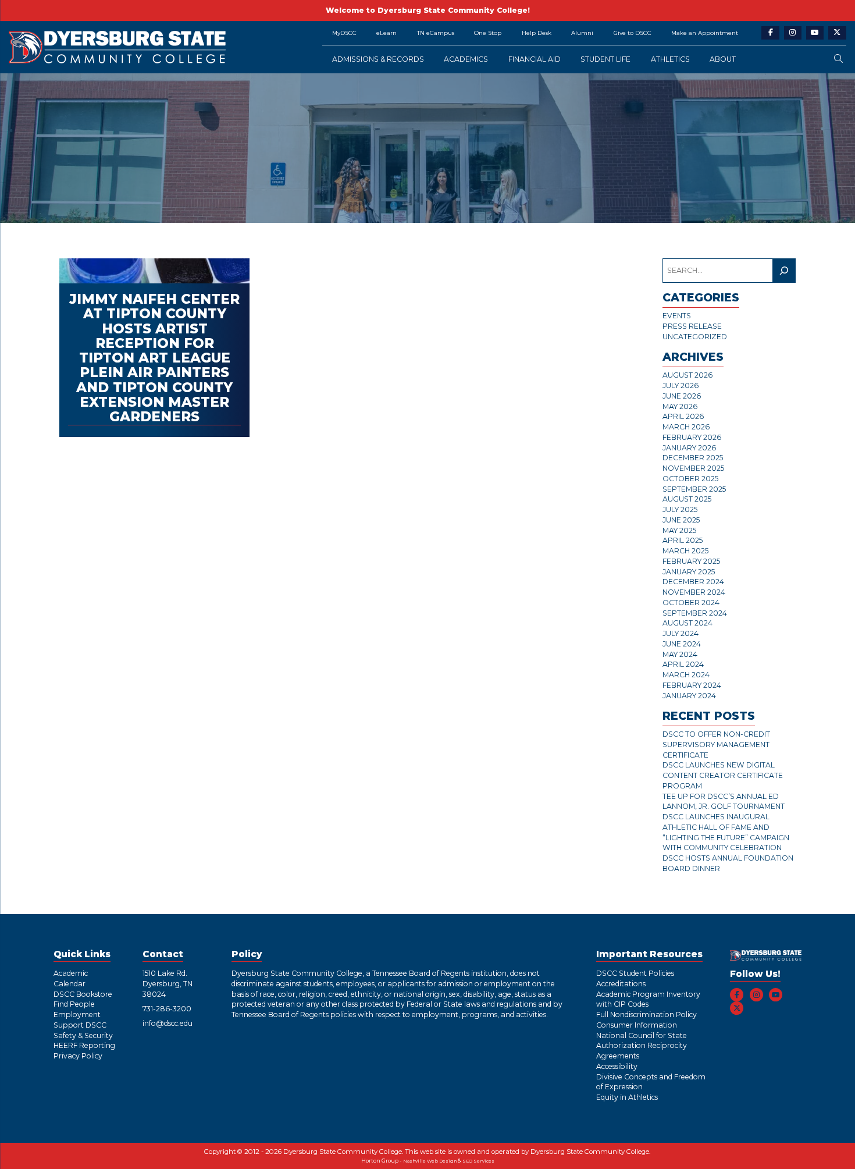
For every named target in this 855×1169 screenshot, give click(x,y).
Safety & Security (83, 1035)
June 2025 (681, 520)
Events (676, 315)
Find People (74, 1004)
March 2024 (686, 674)
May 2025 (679, 530)
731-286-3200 (166, 1008)
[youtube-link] (815, 33)
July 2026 (680, 385)
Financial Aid (534, 59)
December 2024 (693, 581)
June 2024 (681, 643)
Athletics (670, 59)
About (723, 59)
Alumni (582, 32)
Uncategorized (694, 336)
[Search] (783, 270)
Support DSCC (80, 1025)
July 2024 (680, 633)
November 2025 (693, 468)
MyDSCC (344, 32)
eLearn (386, 32)
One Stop (487, 32)
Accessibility (616, 1066)
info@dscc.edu (167, 1023)
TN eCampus (435, 32)
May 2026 (679, 406)
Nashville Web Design (430, 1161)
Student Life (605, 59)
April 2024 (683, 664)
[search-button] (838, 59)
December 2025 (692, 457)
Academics (466, 59)
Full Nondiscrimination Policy (646, 1014)
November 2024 (693, 592)
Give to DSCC (632, 32)
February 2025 (691, 561)
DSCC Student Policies (635, 973)
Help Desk (536, 32)
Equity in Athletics (627, 1097)
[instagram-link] (793, 33)
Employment (77, 1014)
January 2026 (689, 447)
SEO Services (478, 1161)
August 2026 (687, 375)
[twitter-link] (837, 33)
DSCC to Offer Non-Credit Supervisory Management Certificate (716, 744)
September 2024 (694, 613)
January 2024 (689, 695)
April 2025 (682, 540)
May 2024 (679, 654)
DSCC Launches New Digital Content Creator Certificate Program (722, 775)
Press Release (692, 326)
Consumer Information (636, 1025)
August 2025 (686, 499)
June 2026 (681, 396)
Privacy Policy (78, 1055)
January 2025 (688, 571)
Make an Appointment (704, 32)
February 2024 (691, 685)
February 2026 (691, 437)
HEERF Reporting (84, 1045)
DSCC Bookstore (83, 994)
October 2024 (690, 602)
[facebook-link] (770, 33)
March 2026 (686, 426)
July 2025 (679, 509)
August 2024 (687, 623)
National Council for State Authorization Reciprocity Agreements (641, 1046)
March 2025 (685, 550)
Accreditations (621, 983)
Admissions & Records (378, 59)
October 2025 (690, 478)
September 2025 (694, 489)
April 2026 (683, 416)
